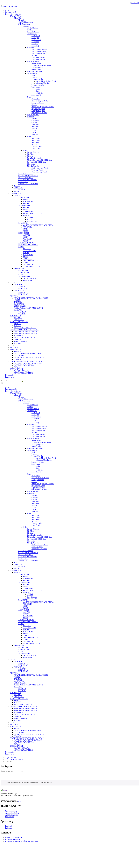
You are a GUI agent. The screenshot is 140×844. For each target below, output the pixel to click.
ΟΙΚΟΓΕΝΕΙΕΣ (28, 641)
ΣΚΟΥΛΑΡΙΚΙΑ (24, 582)
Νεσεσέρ (35, 432)
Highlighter (35, 503)
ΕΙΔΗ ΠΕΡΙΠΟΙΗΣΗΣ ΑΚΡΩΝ (25, 708)
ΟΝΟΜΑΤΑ (27, 635)
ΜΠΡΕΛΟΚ (14, 724)
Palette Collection (33, 409)
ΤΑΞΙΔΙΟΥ (18, 679)
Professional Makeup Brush (41, 442)
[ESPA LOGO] (134, 3)
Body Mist (35, 519)
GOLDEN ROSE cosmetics (28, 553)
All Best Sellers (32, 405)
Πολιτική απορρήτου (12, 839)
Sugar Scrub (36, 525)
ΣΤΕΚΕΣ (17, 701)
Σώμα (29, 513)
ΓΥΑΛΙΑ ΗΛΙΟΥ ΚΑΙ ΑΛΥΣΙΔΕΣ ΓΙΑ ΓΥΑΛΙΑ (27, 738)
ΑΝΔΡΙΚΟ (18, 661)
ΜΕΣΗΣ (17, 677)
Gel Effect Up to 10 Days (40, 478)
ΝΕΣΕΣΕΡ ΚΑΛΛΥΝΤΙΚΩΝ (24, 714)
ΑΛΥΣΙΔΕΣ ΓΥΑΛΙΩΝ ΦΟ (24, 742)
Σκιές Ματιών (36, 464)
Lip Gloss (30, 531)
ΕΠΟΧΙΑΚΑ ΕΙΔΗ (17, 746)
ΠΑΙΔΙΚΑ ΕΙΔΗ (15, 726)
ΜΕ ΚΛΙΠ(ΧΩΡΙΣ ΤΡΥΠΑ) (33, 590)
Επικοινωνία (9, 377)
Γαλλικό (34, 482)
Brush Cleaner (36, 440)
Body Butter (36, 515)
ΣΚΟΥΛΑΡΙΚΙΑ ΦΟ (30, 655)
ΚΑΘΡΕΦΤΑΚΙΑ (20, 712)
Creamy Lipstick (33, 529)
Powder (34, 505)
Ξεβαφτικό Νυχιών (38, 488)
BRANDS (17, 395)
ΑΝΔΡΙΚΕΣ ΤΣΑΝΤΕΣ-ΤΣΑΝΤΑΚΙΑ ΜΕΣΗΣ (31, 675)
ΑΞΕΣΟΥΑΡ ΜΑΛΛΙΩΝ (19, 699)
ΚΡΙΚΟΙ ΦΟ (27, 657)
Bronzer (34, 495)
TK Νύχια (35, 415)
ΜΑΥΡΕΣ (26, 612)
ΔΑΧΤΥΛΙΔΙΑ (23, 574)
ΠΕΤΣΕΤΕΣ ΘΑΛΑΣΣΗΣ (23, 750)
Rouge (34, 509)
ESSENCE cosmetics (25, 551)
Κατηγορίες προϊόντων (13, 14)
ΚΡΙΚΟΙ (26, 592)
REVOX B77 (23, 559)
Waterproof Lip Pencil (39, 549)
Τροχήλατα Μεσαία (38, 436)
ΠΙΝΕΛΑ (17, 716)
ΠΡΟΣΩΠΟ (18, 564)
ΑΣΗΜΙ (25, 576)
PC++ (19, 801)
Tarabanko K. (32, 411)
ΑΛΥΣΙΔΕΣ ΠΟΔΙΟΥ (26, 620)
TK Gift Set (36, 413)
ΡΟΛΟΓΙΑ (18, 736)
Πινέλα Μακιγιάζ (33, 438)
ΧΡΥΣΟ (26, 580)
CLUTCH (22, 691)
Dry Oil (34, 521)
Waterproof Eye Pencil (44, 460)
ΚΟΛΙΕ (21, 624)
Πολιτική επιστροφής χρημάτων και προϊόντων (21, 841)
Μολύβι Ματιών (37, 456)
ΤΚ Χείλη (35, 422)
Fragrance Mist (37, 523)
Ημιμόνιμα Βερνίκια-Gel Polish (43, 484)
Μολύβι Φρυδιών (38, 462)
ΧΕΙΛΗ (17, 568)
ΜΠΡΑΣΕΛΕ (23, 665)
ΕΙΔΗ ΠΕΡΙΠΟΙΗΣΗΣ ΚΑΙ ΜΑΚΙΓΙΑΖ (24, 706)
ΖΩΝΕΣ (12, 722)
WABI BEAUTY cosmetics (28, 561)
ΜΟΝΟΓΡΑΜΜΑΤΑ (30, 637)
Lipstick (30, 533)
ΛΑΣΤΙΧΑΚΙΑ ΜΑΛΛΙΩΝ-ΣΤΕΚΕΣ (27, 730)
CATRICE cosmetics (25, 399)
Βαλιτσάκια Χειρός (38, 430)
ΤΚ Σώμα (35, 421)
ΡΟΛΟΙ (12, 659)
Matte (38, 466)
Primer (34, 507)
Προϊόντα (26, 403)
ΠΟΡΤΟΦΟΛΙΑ (15, 693)
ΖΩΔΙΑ (25, 639)
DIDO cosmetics (24, 401)
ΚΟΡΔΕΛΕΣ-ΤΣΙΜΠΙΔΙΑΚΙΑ (25, 705)
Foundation (35, 501)
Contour (34, 499)
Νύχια (29, 474)
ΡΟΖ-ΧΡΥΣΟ (28, 578)
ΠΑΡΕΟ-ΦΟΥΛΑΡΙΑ (22, 748)
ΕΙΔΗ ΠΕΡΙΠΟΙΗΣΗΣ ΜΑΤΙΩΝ (26, 710)
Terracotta (35, 511)
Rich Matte (31, 541)
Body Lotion (36, 517)
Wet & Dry (40, 470)
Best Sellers (36, 476)
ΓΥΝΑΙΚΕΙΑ (19, 667)
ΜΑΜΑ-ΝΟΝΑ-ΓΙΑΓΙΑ (31, 643)
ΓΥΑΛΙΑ (17, 744)
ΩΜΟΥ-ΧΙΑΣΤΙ (19, 683)
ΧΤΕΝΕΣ (17, 720)
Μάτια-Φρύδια (32, 450)
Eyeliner (34, 452)
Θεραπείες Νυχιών (38, 486)
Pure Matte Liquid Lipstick (36, 539)
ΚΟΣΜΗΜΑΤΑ (15, 570)
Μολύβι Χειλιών (33, 543)
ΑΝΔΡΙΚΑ (27, 626)
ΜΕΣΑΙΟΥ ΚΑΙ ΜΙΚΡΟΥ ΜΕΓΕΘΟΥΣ (28, 685)
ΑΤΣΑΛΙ (17, 572)
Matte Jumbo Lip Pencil (40, 545)
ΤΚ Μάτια (35, 419)
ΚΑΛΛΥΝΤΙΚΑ (16, 393)
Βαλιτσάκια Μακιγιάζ (39, 428)
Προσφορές (9, 375)
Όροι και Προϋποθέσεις (13, 837)
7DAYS (21, 397)
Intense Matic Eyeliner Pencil (46, 458)
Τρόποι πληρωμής (11, 815)
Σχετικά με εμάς (11, 12)
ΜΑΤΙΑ (17, 563)
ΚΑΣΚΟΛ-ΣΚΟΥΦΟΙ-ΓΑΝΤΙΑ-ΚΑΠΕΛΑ (29, 734)
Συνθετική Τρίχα (37, 444)
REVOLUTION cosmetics (27, 557)
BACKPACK (19, 681)
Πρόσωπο (30, 493)
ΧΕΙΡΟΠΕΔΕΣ (23, 610)
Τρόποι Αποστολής (12, 813)
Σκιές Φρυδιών (37, 472)
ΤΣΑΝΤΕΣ (14, 673)
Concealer (35, 497)
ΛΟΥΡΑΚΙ (22, 663)
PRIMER (21, 566)
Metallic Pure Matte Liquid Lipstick (39, 537)
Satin (37, 468)
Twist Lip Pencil (37, 547)
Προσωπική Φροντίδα (35, 448)
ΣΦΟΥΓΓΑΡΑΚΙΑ (20, 718)
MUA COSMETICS (25, 555)
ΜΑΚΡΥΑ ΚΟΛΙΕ (29, 628)
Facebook (8, 826)
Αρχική (7, 10)
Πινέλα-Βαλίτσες (33, 492)
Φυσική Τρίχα (36, 446)
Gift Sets (30, 407)
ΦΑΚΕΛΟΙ (18, 687)
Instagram (8, 828)
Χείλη (25, 527)
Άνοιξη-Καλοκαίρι (38, 480)
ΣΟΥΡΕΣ (17, 703)
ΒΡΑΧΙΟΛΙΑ (23, 600)
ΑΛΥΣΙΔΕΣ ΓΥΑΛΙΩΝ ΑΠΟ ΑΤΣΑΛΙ (28, 740)
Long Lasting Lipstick (34, 535)
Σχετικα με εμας (11, 811)
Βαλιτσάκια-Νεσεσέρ (39, 426)
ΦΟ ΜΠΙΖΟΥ (19, 645)
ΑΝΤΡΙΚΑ (18, 695)
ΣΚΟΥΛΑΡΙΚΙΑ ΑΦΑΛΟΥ (28, 622)
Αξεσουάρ (30, 424)
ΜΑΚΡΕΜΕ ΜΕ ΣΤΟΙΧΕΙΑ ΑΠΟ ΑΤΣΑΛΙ (38, 602)
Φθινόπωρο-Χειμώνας (39, 490)
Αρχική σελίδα (10, 758)
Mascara (34, 454)
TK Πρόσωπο (36, 417)
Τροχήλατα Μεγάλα (38, 434)
